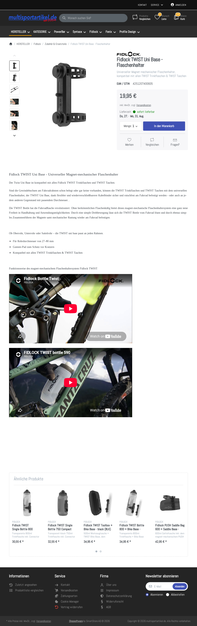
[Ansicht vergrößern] (67, 96)
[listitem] (67, 96)
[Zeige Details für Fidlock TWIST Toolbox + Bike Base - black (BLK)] (99, 503)
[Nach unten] (14, 135)
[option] (14, 66)
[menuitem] (20, 31)
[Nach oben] (14, 55)
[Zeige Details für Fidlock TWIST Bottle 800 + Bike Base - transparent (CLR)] (134, 503)
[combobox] (93, 18)
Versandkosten (143, 105)
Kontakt (142, 5)
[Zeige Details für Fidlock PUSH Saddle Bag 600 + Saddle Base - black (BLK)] (170, 503)
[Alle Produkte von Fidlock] (129, 54)
